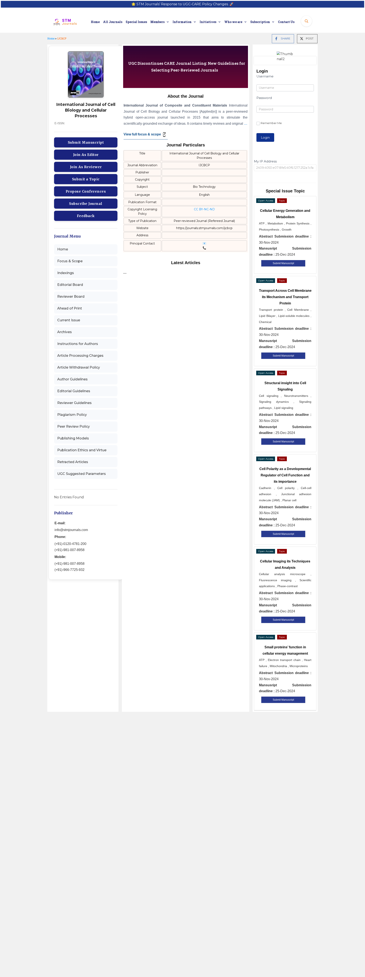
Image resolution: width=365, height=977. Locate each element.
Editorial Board (70, 285)
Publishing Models (73, 438)
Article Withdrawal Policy (78, 367)
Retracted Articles (72, 462)
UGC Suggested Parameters (81, 474)
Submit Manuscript (86, 142)
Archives (64, 332)
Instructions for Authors (77, 344)
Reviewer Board (70, 297)
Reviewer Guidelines (74, 403)
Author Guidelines (72, 379)
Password (264, 98)
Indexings (65, 273)
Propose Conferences (86, 191)
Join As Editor (86, 155)
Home (50, 38)
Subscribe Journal (85, 203)
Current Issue (68, 320)
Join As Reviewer (86, 167)
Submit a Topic (86, 179)
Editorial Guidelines (73, 391)
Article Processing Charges (80, 356)
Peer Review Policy (73, 426)
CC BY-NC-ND (204, 209)
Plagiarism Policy (72, 415)
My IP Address (265, 161)
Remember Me (271, 123)
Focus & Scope (70, 261)
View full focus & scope (142, 134)
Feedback (86, 216)
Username (265, 76)
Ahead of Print (69, 308)
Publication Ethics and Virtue (81, 450)
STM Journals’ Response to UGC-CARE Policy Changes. (182, 4)
